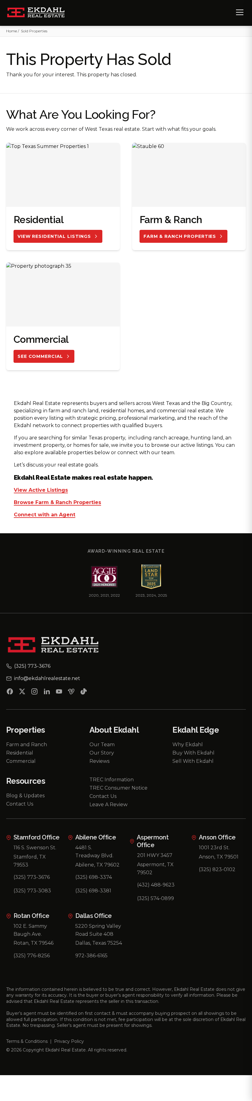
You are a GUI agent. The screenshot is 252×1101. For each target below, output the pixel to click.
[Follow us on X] (22, 692)
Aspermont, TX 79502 (155, 868)
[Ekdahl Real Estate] (39, 13)
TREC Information (111, 780)
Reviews (99, 761)
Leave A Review (108, 804)
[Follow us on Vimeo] (71, 692)
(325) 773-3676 (32, 877)
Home (11, 31)
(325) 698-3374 (93, 877)
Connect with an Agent (44, 515)
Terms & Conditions (27, 1041)
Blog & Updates (25, 796)
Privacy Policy (69, 1041)
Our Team (102, 744)
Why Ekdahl (187, 744)
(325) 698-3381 (93, 891)
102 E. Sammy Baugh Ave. (30, 930)
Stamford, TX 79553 (30, 861)
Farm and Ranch (26, 744)
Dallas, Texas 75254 (98, 943)
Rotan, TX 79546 (33, 943)
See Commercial (40, 356)
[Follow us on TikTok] (83, 692)
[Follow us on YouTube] (59, 692)
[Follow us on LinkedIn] (46, 692)
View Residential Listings (54, 236)
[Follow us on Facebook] (10, 692)
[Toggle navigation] (239, 12)
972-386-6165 (91, 956)
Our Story (101, 753)
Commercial (21, 761)
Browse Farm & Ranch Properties (57, 502)
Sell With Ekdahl (193, 761)
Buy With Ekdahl (193, 753)
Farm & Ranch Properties (180, 236)
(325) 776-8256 (32, 956)
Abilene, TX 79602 (97, 865)
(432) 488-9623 (156, 885)
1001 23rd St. (214, 848)
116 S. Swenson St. (35, 848)
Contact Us (19, 804)
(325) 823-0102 (217, 869)
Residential (19, 753)
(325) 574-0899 (155, 898)
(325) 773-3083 (32, 891)
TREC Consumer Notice (118, 788)
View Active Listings (41, 490)
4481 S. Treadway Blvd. (94, 852)
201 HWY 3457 (154, 855)
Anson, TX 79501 (218, 857)
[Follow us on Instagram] (34, 692)
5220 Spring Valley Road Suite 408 (98, 930)
